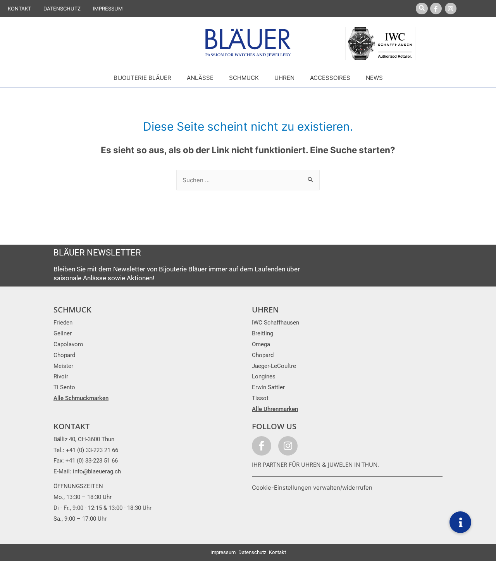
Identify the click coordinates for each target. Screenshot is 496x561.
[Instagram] (450, 8)
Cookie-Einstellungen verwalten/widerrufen (312, 487)
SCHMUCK (72, 309)
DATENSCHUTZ (62, 8)
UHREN (265, 309)
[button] (460, 522)
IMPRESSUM (108, 8)
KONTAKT (19, 8)
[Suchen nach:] (248, 180)
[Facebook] (436, 8)
